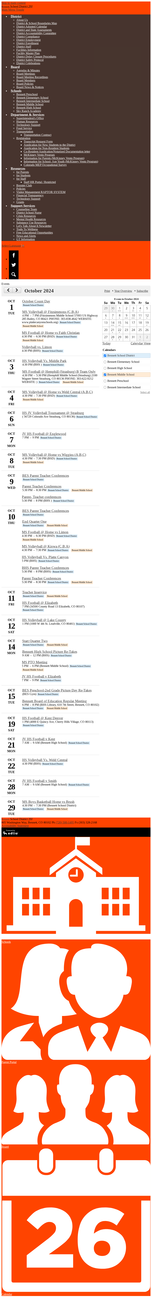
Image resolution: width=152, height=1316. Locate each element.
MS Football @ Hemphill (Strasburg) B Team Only (59, 372)
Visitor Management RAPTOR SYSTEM (40, 192)
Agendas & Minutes (28, 70)
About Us (22, 19)
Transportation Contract (37, 134)
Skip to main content (13, 3)
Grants (20, 202)
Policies (20, 188)
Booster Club (24, 185)
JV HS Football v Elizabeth (41, 676)
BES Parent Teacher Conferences (45, 476)
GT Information (25, 239)
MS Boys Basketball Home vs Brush (48, 802)
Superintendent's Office (30, 118)
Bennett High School (28, 107)
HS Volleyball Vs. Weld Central (44, 760)
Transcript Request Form (38, 141)
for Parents (22, 172)
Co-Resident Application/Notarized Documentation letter (57, 151)
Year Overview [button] (123, 290)
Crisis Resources (26, 215)
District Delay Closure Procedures (36, 56)
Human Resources (27, 121)
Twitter (14, 265)
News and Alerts (26, 235)
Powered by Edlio (10, 832)
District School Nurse (29, 212)
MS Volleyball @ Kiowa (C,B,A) (46, 546)
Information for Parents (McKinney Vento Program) (54, 158)
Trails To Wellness (27, 229)
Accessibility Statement (15, 825)
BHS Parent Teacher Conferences (45, 568)
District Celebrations (28, 63)
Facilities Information (28, 49)
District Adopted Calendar (31, 26)
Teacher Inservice (34, 592)
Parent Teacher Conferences (41, 486)
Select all (145, 392)
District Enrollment (27, 43)
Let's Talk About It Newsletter (34, 225)
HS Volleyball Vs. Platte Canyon (45, 557)
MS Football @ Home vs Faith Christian (51, 333)
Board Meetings (25, 73)
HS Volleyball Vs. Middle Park (44, 361)
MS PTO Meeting (34, 662)
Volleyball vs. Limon (37, 347)
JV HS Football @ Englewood (44, 434)
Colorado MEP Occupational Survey (45, 164)
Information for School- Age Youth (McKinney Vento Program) (61, 161)
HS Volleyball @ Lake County (44, 620)
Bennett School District (121, 355)
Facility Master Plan (28, 53)
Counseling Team (26, 209)
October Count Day (36, 301)
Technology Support (28, 124)
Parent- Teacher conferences (41, 497)
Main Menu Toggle (12, 9)
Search (14, 274)
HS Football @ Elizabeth (40, 603)
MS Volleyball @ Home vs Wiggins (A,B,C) (54, 455)
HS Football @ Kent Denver (42, 718)
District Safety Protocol (30, 59)
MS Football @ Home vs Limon (45, 532)
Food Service (24, 128)
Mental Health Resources (31, 219)
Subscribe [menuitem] (142, 290)
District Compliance (28, 36)
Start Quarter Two (35, 641)
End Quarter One (34, 521)
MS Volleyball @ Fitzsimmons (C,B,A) (50, 312)
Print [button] (107, 290)
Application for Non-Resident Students (46, 148)
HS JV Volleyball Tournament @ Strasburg (53, 413)
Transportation (24, 131)
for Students (23, 175)
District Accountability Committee (36, 33)
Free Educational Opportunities (34, 232)
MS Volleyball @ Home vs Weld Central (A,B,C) (57, 392)
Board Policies (24, 83)
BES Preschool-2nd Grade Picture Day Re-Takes (57, 690)
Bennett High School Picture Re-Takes (49, 652)
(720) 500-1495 (65, 822)
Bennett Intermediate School (32, 101)
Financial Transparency (30, 195)
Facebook (14, 255)
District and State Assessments (34, 29)
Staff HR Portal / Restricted (40, 182)
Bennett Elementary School (32, 97)
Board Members (25, 80)
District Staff (23, 46)
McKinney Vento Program (39, 154)
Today (106, 343)
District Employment (28, 39)
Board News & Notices (30, 87)
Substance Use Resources (31, 222)
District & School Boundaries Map (36, 23)
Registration (23, 138)
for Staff (21, 178)
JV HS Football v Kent (38, 739)
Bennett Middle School (29, 104)
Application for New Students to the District (49, 144)
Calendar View (141, 343)
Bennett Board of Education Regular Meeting (54, 701)
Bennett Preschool (27, 94)
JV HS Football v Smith (39, 781)
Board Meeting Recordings (32, 77)
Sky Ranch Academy (28, 111)
